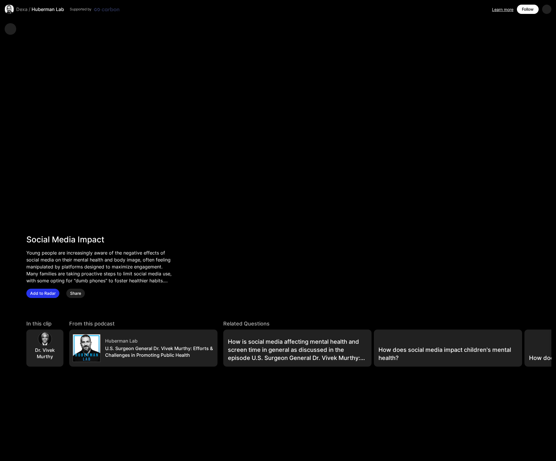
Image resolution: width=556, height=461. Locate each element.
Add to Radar (43, 293)
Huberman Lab (48, 9)
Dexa (22, 9)
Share (75, 293)
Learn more (502, 9)
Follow (528, 9)
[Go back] (10, 29)
